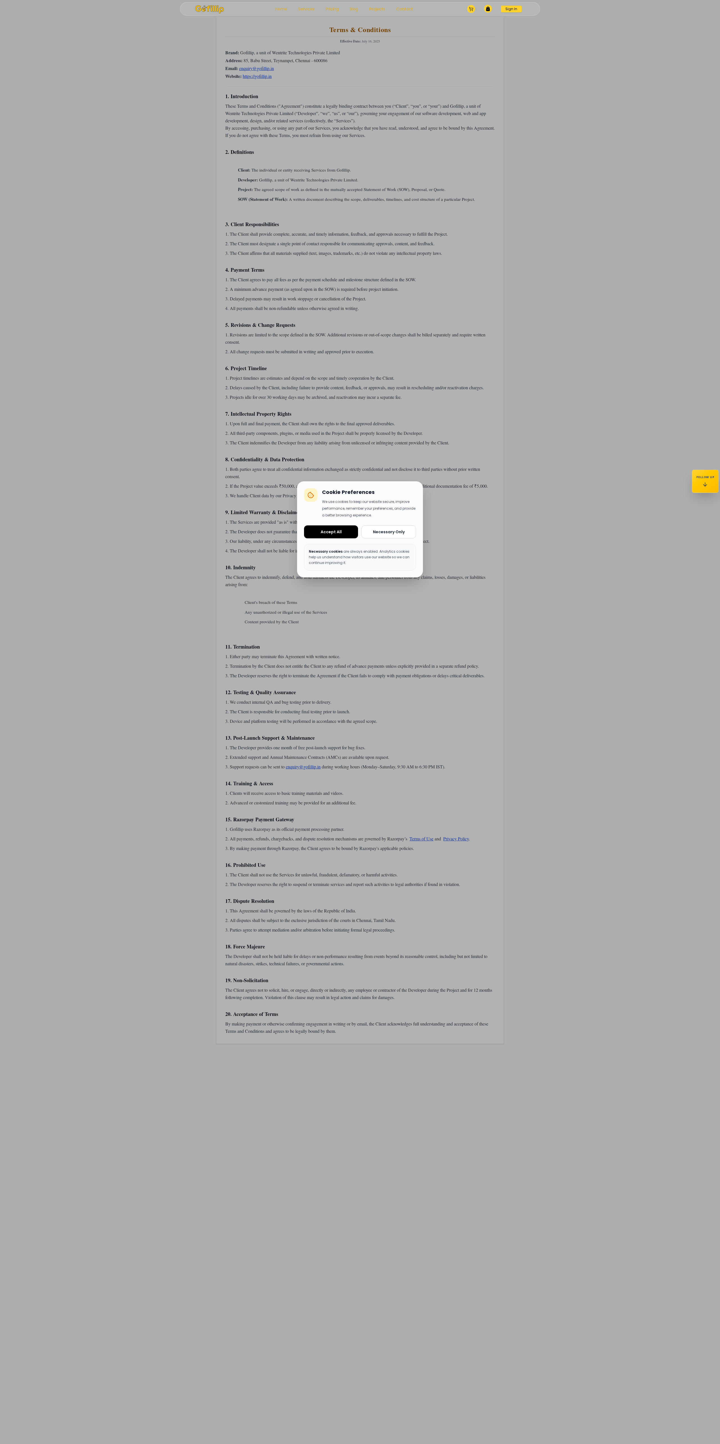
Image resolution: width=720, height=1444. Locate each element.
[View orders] (488, 9)
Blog (354, 9)
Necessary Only (389, 532)
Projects (377, 9)
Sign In (511, 8)
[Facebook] (705, 540)
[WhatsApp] (705, 555)
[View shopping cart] (471, 9)
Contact (404, 9)
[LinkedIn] (705, 570)
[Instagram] (705, 509)
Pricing (332, 9)
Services (306, 9)
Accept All (331, 532)
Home (281, 9)
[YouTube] (705, 524)
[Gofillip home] (209, 9)
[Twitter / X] (705, 585)
